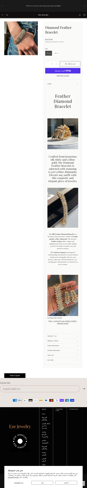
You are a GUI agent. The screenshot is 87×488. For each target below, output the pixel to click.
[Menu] (2, 14)
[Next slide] (84, 6)
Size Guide (50, 360)
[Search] (7, 15)
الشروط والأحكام (44, 418)
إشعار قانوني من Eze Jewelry (46, 425)
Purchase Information (53, 350)
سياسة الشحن (44, 453)
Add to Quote (15, 375)
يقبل (42, 482)
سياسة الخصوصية (13, 477)
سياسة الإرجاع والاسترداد (45, 434)
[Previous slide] (2, 6)
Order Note (50, 355)
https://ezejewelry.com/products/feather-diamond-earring (63, 322)
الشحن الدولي (44, 459)
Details (49, 84)
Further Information (53, 345)
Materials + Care (52, 336)
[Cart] (84, 15)
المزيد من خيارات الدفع (63, 76)
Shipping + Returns (52, 341)
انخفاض (66, 482)
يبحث (43, 414)
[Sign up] (84, 389)
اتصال (44, 464)
